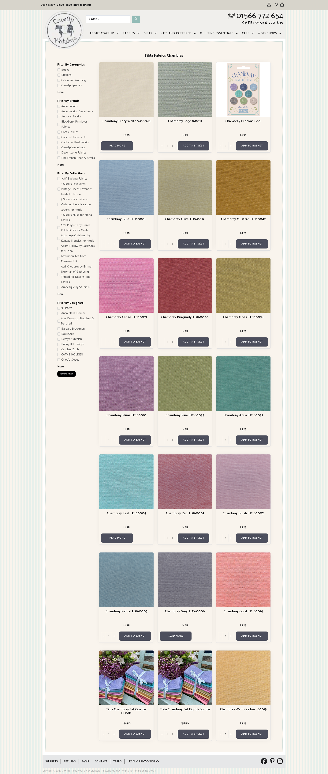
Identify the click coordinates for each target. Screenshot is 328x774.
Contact (101, 761)
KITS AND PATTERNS (176, 33)
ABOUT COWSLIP (102, 33)
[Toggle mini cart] (282, 4)
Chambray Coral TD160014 (243, 611)
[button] (193, 145)
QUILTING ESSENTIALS (216, 33)
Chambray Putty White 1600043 (126, 121)
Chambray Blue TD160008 (126, 219)
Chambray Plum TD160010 (126, 415)
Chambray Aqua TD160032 (243, 415)
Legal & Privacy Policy (143, 761)
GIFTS (148, 33)
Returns (70, 761)
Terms (117, 761)
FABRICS (129, 33)
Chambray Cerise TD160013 (126, 317)
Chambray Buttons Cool (243, 121)
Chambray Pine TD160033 (185, 415)
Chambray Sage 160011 (185, 121)
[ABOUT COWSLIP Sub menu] (117, 33)
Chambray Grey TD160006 (185, 611)
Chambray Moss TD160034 (243, 317)
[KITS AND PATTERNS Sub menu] (194, 33)
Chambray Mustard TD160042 (243, 219)
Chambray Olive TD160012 (184, 219)
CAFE (245, 33)
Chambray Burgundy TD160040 (185, 317)
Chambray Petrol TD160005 (126, 611)
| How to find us (82, 5)
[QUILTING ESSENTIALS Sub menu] (236, 33)
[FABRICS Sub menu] (138, 33)
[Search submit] (136, 19)
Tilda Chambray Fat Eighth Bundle (185, 709)
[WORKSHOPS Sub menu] (280, 33)
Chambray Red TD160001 (185, 513)
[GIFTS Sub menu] (155, 33)
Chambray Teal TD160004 (126, 513)
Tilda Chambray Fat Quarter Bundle (126, 711)
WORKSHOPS (267, 33)
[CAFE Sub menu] (252, 33)
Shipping (51, 761)
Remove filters (66, 374)
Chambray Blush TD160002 (243, 513)
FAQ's (85, 761)
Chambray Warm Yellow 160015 (243, 709)
